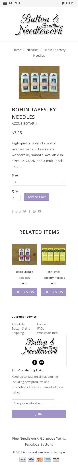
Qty (15, 191)
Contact (42, 324)
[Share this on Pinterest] (34, 211)
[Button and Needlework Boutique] (39, 24)
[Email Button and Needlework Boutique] (41, 362)
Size (15, 175)
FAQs (40, 328)
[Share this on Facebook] (29, 211)
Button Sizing (21, 328)
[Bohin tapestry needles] (39, 82)
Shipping (18, 333)
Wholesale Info (47, 333)
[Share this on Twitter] (24, 211)
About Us (18, 324)
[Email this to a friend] (39, 211)
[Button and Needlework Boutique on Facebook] (34, 362)
